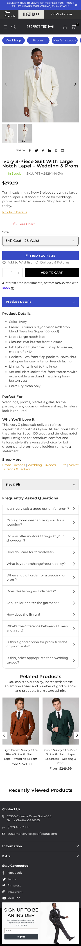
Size (5, 232)
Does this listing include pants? (31, 591)
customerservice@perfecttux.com (32, 833)
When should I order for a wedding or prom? (36, 577)
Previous (5, 84)
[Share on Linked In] (49, 150)
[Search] (13, 26)
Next (75, 84)
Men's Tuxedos (64, 40)
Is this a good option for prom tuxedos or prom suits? (37, 644)
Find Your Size (42, 255)
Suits (62, 465)
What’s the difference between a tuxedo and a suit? (38, 628)
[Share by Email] (62, 150)
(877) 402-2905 (18, 827)
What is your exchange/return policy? (36, 563)
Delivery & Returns (54, 262)
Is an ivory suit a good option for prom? (38, 508)
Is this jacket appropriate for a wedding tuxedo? (37, 660)
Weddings (14, 40)
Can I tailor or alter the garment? (33, 603)
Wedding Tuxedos (42, 465)
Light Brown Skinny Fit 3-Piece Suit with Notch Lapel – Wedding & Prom (21, 754)
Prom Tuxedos (13, 465)
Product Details (14, 212)
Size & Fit (13, 484)
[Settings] (65, 26)
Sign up (21, 936)
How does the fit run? (23, 614)
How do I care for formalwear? (30, 552)
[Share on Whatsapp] (56, 150)
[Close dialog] (76, 904)
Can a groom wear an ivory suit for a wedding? (35, 522)
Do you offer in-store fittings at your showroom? (35, 538)
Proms (38, 40)
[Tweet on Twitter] (36, 150)
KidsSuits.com (61, 14)
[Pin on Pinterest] (43, 150)
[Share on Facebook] (30, 150)
